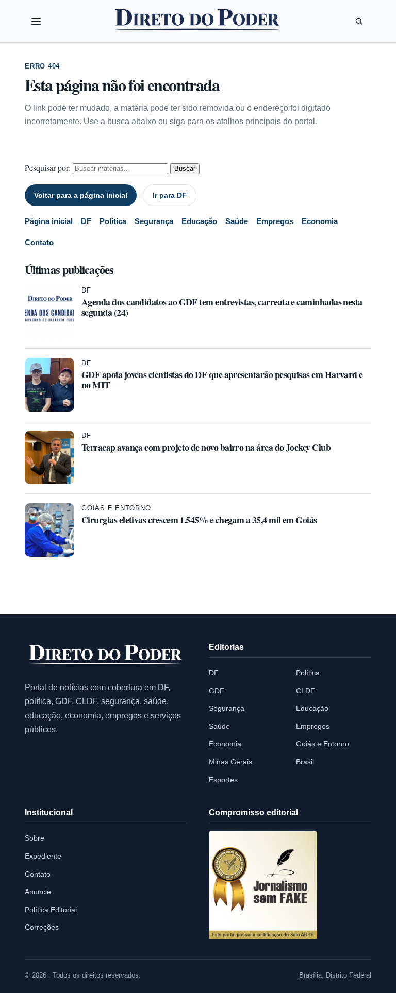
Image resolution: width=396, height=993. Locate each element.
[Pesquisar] (359, 21)
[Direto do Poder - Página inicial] (106, 655)
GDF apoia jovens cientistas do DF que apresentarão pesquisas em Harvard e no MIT (222, 379)
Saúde (236, 221)
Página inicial (49, 221)
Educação (199, 221)
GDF (216, 691)
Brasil (305, 762)
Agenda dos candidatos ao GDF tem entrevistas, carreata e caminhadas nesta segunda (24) (221, 307)
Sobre (34, 838)
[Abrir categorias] (36, 21)
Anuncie (38, 891)
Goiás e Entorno (116, 508)
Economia (320, 221)
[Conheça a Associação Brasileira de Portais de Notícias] (263, 885)
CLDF (305, 691)
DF (86, 221)
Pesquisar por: (48, 167)
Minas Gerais (230, 762)
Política (113, 221)
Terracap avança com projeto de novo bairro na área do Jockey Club (206, 447)
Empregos (274, 221)
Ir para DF (170, 195)
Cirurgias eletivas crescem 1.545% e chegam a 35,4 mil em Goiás (199, 519)
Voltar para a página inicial (80, 195)
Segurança (154, 221)
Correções (42, 927)
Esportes (223, 780)
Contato (39, 242)
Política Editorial (51, 909)
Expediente (43, 856)
